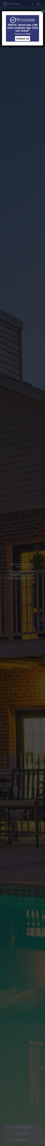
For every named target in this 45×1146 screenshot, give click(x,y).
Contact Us (22, 38)
